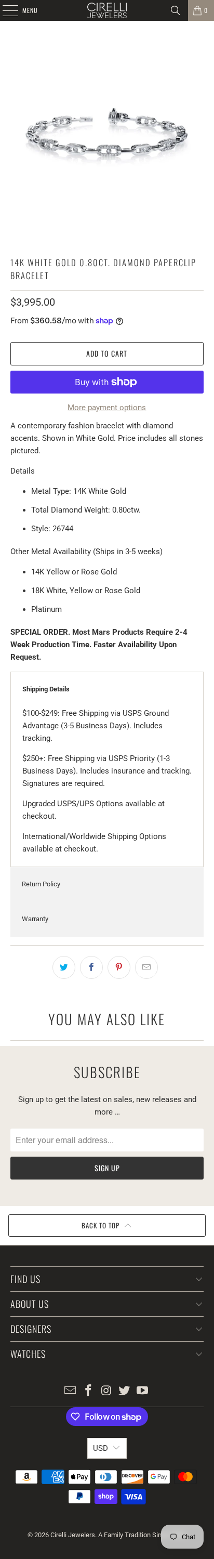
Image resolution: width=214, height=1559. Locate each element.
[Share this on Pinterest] (119, 967)
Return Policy (41, 884)
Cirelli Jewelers (72, 1535)
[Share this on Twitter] (63, 967)
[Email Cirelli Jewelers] (70, 1391)
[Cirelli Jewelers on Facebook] (88, 1391)
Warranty (35, 919)
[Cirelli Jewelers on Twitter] (124, 1391)
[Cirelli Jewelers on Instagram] (106, 1391)
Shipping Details (46, 689)
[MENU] (4, 10)
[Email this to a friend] (146, 967)
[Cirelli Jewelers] (107, 10)
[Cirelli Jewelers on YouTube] (143, 1391)
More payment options (107, 407)
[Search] (175, 10)
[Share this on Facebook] (91, 967)
